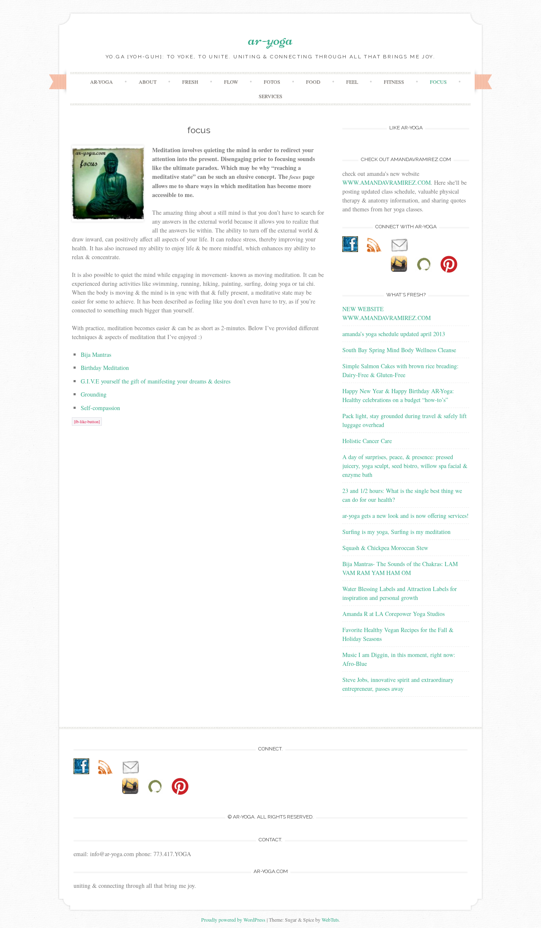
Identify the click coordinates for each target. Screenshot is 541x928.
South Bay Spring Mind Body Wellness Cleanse (399, 350)
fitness (394, 81)
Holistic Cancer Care (367, 441)
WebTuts (330, 919)
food (313, 81)
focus (438, 81)
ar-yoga (270, 39)
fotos (272, 81)
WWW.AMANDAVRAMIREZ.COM (386, 182)
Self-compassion (100, 408)
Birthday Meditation (105, 368)
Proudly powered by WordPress (233, 919)
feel (352, 81)
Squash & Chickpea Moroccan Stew (385, 548)
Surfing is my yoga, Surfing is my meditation (396, 532)
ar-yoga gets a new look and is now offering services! (405, 516)
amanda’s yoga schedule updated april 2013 (393, 334)
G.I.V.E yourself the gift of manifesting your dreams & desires (155, 381)
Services (270, 96)
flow (231, 81)
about (147, 81)
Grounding (94, 394)
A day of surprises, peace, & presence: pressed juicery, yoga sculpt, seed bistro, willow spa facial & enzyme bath (404, 466)
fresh (190, 81)
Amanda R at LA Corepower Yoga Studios (393, 614)
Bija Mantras (96, 354)
